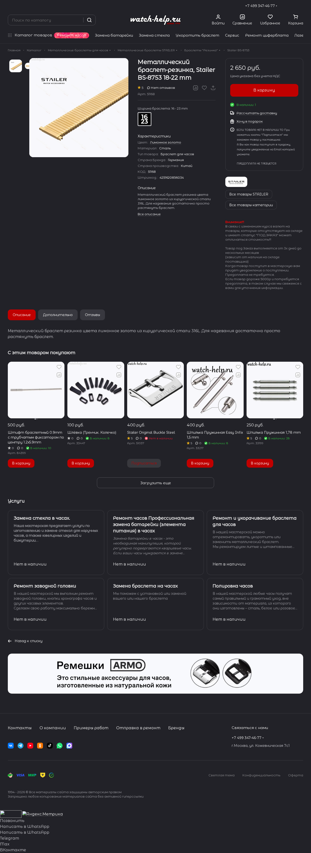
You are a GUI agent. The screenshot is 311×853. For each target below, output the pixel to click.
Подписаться (144, 463)
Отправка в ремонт (138, 728)
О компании (53, 728)
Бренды (176, 728)
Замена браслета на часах (145, 586)
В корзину (264, 90)
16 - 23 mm (144, 119)
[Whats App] (59, 746)
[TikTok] (50, 746)
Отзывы (92, 315)
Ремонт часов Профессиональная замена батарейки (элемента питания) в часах (153, 524)
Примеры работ (91, 728)
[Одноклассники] (40, 746)
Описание (22, 315)
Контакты (20, 728)
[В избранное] (204, 87)
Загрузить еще (155, 483)
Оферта (295, 775)
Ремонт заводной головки (45, 586)
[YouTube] (30, 746)
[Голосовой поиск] (78, 20)
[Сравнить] (195, 87)
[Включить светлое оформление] (301, 6)
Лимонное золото (165, 142)
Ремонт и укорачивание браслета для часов (255, 521)
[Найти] (89, 20)
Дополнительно (58, 315)
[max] (69, 746)
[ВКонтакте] (11, 746)
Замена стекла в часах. (42, 518)
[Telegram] (20, 746)
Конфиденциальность (261, 775)
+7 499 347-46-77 (260, 6)
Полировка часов (233, 586)
